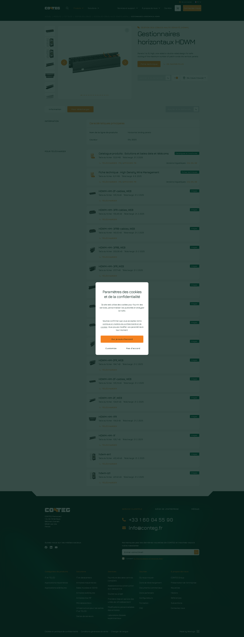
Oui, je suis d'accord (122, 339)
